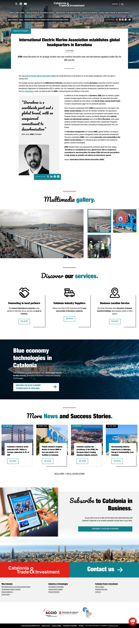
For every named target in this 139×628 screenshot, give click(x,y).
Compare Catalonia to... (7, 592)
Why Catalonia (17, 13)
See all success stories (75, 474)
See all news (59, 474)
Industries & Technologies (40, 13)
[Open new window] (132, 621)
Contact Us (98, 592)
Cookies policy (45, 625)
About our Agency (99, 587)
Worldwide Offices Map (101, 589)
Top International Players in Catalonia (11, 589)
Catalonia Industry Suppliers (55, 589)
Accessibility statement (70, 625)
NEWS (21, 20)
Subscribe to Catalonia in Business (105, 529)
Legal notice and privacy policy (30, 625)
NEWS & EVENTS (13, 20)
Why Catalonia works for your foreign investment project (16, 587)
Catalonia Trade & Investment (114, 13)
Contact (115, 4)
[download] (81, 212)
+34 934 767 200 (113, 625)
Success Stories (6, 594)
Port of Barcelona (27, 91)
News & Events (89, 13)
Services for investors (68, 13)
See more (24, 321)
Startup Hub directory (53, 592)
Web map (81, 625)
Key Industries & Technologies (56, 587)
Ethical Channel (56, 625)
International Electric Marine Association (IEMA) (38, 76)
